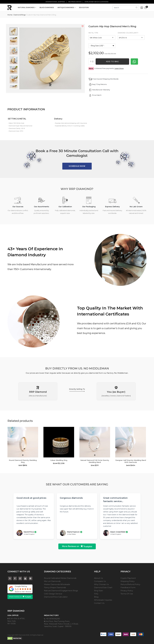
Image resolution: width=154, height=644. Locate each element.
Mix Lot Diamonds (52, 581)
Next (40, 442)
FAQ (96, 594)
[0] (145, 7)
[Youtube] (25, 578)
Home (9, 15)
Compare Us (100, 581)
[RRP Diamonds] (9, 8)
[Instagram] (20, 578)
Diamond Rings (20, 15)
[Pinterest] (30, 578)
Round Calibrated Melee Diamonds (60, 578)
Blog (96, 597)
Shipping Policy (128, 581)
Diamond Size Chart (103, 587)
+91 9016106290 (52, 619)
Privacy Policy (127, 590)
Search (136, 7)
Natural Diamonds (26, 7)
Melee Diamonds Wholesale (57, 584)
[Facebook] (15, 578)
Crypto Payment (128, 578)
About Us (98, 578)
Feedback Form (128, 587)
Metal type (93, 33)
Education (84, 7)
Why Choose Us (101, 584)
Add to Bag (112, 61)
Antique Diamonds (66, 7)
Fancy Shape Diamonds (55, 587)
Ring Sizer (98, 590)
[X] (10, 578)
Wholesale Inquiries (103, 600)
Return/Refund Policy (130, 584)
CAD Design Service (53, 594)
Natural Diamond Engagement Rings (61, 590)
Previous (5, 442)
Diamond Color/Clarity (128, 33)
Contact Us (99, 603)
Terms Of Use (127, 594)
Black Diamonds (47, 7)
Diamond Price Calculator (56, 597)
